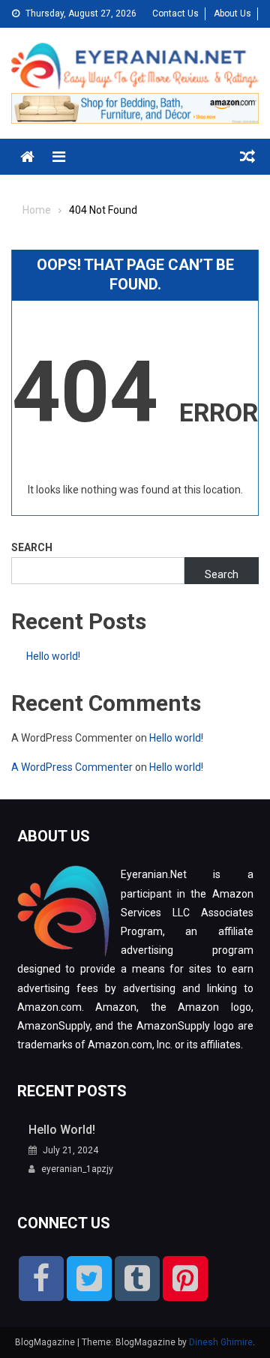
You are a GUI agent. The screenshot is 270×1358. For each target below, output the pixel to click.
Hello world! (53, 656)
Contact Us (175, 13)
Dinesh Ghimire (221, 1342)
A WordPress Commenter (72, 767)
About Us (232, 13)
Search (31, 547)
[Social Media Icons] (41, 1278)
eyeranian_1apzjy (77, 1169)
